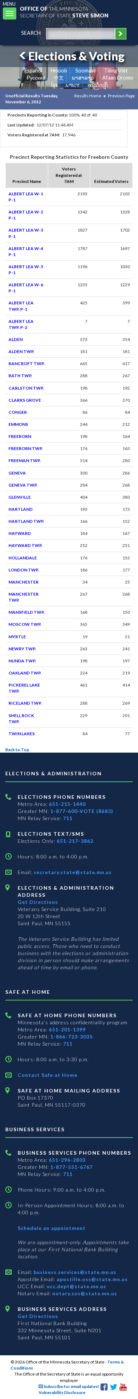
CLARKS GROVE (24, 400)
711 (68, 818)
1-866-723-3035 (71, 1037)
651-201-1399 (67, 1029)
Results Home (87, 95)
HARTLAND (20, 509)
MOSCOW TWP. (24, 624)
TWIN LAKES (21, 733)
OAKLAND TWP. (24, 673)
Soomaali (85, 70)
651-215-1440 (67, 804)
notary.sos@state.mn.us (84, 1293)
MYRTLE (17, 636)
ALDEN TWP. (21, 351)
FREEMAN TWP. (24, 460)
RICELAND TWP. (25, 703)
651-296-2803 (67, 1160)
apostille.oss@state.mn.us (91, 1279)
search (31, 33)
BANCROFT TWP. (26, 363)
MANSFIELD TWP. (26, 612)
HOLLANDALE (22, 557)
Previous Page (121, 95)
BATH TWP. (20, 375)
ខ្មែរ (54, 85)
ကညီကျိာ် (98, 85)
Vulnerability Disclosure (62, 1392)
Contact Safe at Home (47, 1075)
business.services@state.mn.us (74, 1272)
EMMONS (18, 424)
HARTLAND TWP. (26, 521)
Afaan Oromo (117, 78)
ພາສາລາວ (83, 78)
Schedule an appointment (52, 1228)
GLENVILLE (19, 497)
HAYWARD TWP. (25, 545)
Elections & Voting (76, 56)
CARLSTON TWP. (26, 388)
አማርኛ (72, 85)
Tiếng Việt (116, 70)
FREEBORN (19, 436)
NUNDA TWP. (22, 660)
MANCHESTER (23, 582)
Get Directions (38, 902)
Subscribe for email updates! (71, 1386)
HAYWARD (19, 533)
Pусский (36, 78)
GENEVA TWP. (23, 485)
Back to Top (17, 749)
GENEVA (17, 473)
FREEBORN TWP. (25, 448)
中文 (59, 78)
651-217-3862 (75, 841)
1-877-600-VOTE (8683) (81, 811)
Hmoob (59, 70)
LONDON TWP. (23, 570)
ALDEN (15, 339)
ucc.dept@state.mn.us (75, 1286)
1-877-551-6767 (71, 1167)
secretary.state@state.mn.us (72, 872)
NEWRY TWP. (22, 648)
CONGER (17, 412)
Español (33, 70)
